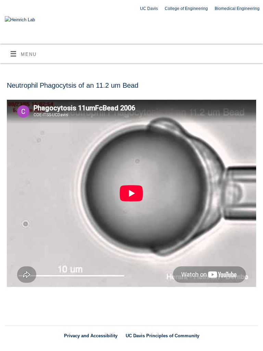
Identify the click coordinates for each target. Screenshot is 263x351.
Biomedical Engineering (237, 8)
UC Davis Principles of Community (162, 335)
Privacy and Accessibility (90, 335)
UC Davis (149, 8)
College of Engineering (186, 8)
